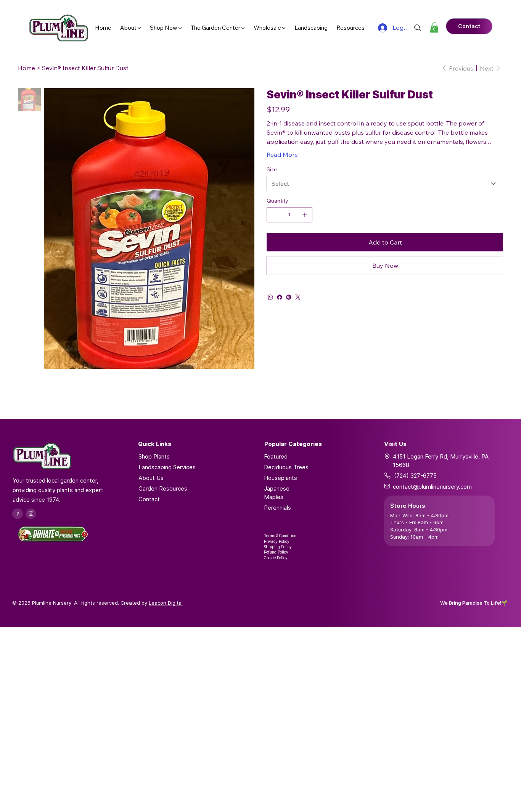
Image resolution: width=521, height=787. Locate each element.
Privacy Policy (276, 541)
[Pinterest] (289, 297)
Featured (276, 456)
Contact (149, 499)
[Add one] (304, 214)
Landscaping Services (167, 467)
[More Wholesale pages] (284, 28)
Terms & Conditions (281, 535)
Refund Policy (276, 552)
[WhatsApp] (270, 297)
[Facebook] (279, 297)
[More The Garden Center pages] (243, 28)
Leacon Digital (166, 603)
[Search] (418, 28)
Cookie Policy (276, 557)
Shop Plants (154, 456)
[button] (434, 27)
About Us (151, 477)
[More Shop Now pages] (180, 28)
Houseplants (280, 477)
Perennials (277, 507)
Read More (282, 154)
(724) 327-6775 (415, 475)
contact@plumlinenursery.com (432, 486)
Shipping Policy (278, 546)
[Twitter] (298, 297)
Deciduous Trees (286, 467)
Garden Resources (162, 488)
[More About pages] (139, 28)
